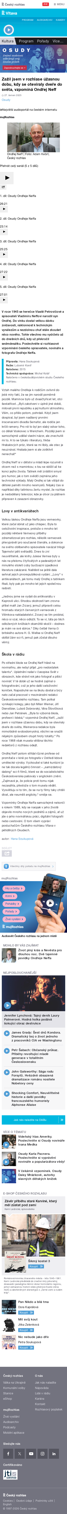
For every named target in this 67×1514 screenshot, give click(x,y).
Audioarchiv (44, 20)
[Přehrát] (7, 178)
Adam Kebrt (41, 154)
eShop (7, 1398)
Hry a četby (12, 888)
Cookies (8, 1500)
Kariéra (39, 1398)
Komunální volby (14, 1388)
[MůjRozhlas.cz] (7, 117)
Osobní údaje (24, 1500)
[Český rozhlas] (13, 4)
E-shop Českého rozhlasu (25, 1193)
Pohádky (10, 903)
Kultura (8, 41)
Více (58, 41)
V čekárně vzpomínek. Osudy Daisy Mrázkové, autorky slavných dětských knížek (40, 1175)
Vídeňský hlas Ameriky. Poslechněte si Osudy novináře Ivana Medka (41, 1140)
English (7, 1504)
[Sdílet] (3, 187)
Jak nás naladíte (45, 1382)
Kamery (60, 20)
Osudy (6, 100)
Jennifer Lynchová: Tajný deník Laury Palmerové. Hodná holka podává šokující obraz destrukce (31, 1019)
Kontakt (40, 1404)
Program (27, 20)
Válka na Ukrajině (14, 1382)
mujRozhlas (9, 878)
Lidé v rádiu (42, 1393)
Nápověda (42, 1388)
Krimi (8, 896)
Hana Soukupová (22, 839)
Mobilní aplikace (13, 1432)
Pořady (43, 41)
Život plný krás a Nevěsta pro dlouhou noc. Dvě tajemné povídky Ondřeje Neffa (40, 954)
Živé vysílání (12, 919)
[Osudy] (33, 59)
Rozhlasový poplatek (49, 1409)
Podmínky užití (44, 1500)
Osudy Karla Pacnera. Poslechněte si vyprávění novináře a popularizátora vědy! (41, 1157)
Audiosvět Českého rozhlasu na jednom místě (29, 936)
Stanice (8, 1393)
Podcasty (9, 1427)
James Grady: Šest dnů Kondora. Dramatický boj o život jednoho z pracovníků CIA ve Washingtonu (37, 1036)
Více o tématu (14, 1132)
